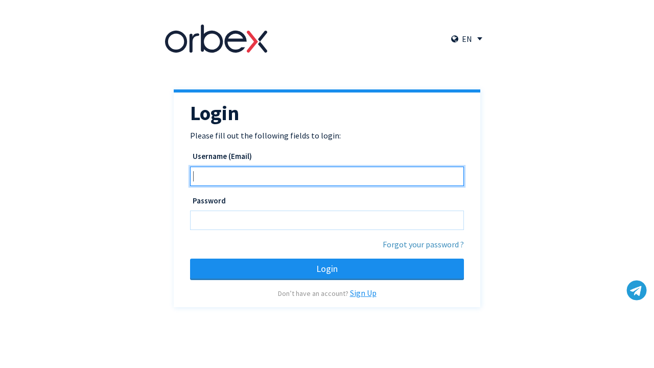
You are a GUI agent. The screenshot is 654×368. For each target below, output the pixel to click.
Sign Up (363, 293)
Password (209, 200)
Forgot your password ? (423, 244)
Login (327, 268)
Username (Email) (222, 156)
